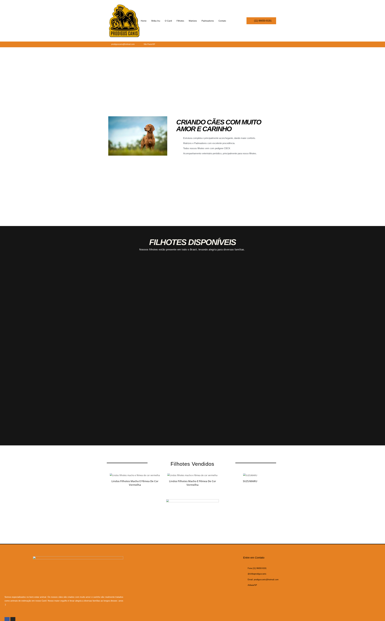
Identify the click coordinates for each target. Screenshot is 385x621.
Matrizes (193, 21)
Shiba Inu (155, 21)
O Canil (168, 21)
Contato (222, 21)
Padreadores (208, 21)
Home (143, 21)
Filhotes (180, 21)
